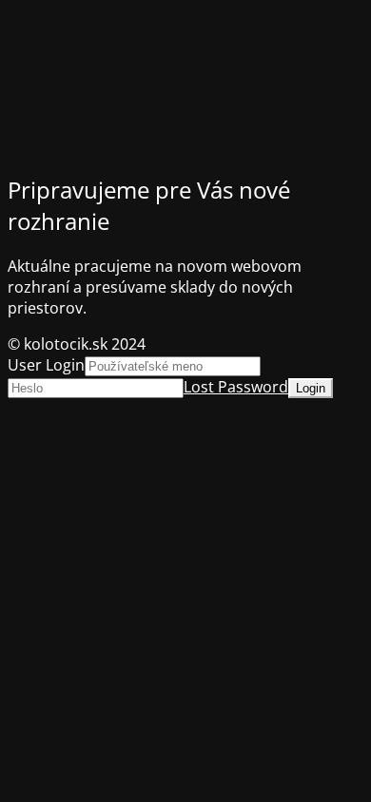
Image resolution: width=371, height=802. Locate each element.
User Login (46, 364)
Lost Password (236, 386)
